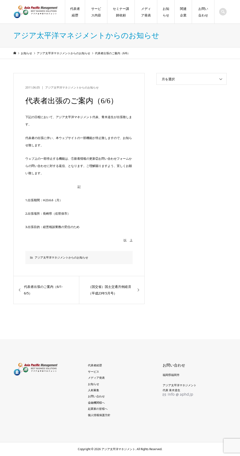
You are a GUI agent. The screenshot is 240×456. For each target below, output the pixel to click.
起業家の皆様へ (98, 409)
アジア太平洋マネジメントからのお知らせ (72, 87)
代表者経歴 (75, 11)
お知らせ (166, 11)
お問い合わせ (203, 11)
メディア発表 (146, 11)
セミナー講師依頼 (121, 11)
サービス (93, 372)
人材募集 (93, 390)
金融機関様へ (96, 403)
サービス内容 (96, 11)
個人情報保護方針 (99, 415)
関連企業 (183, 11)
